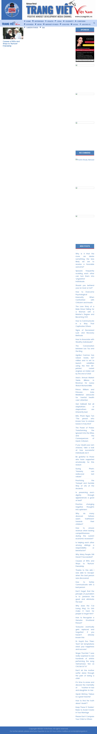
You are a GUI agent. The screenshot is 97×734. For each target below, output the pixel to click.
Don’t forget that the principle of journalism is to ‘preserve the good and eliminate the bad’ (85, 596)
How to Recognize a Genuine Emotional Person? (85, 620)
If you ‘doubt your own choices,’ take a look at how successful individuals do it (85, 449)
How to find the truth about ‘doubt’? (85, 702)
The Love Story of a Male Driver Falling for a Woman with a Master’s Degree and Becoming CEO (85, 311)
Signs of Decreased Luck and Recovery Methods (85, 333)
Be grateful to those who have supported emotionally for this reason (85, 461)
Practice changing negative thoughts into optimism (85, 507)
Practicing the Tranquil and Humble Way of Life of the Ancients (85, 484)
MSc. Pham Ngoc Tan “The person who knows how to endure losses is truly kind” (85, 420)
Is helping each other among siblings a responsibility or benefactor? (85, 546)
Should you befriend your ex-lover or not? (85, 286)
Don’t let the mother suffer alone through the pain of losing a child (85, 674)
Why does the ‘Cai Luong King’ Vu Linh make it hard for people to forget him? (85, 610)
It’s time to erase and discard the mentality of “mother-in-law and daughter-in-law (85, 686)
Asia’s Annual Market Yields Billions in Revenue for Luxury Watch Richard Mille (85, 381)
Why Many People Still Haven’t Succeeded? (85, 555)
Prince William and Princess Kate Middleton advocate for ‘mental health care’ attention (85, 394)
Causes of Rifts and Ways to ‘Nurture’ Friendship (85, 563)
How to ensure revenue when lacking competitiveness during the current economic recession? (85, 533)
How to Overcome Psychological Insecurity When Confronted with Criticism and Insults (85, 297)
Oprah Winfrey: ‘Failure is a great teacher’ (85, 695)
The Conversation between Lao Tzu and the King (85, 348)
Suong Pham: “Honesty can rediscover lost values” (85, 473)
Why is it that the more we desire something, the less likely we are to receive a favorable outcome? (85, 260)
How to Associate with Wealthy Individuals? (85, 340)
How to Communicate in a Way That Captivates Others (85, 323)
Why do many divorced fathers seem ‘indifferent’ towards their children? (85, 518)
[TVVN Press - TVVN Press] (10, 23)
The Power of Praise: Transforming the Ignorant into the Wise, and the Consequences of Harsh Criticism (85, 434)
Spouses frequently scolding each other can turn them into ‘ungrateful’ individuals (85, 276)
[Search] (94, 23)
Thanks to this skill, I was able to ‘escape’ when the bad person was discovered (85, 574)
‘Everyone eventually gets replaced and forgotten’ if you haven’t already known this (85, 632)
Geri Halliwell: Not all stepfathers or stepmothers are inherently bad (85, 408)
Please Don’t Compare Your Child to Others (85, 717)
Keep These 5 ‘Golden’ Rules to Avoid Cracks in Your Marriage (85, 710)
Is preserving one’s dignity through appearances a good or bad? (85, 496)
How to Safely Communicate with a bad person (85, 585)
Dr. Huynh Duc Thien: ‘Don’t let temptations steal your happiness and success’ (85, 645)
